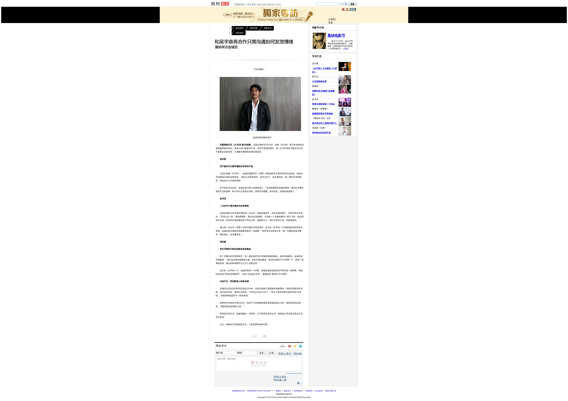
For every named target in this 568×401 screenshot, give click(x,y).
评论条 (297, 353)
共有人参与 (284, 353)
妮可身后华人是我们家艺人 (324, 123)
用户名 (219, 352)
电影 (259, 5)
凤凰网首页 (239, 4)
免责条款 (309, 391)
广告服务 (277, 391)
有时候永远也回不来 (321, 133)
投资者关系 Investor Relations (259, 391)
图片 (274, 5)
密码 (239, 352)
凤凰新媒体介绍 (238, 391)
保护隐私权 (298, 391)
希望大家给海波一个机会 (323, 104)
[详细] (345, 48)
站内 (342, 4)
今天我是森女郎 (319, 81)
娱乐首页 (251, 4)
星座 (278, 5)
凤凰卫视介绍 (330, 391)
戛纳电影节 (336, 35)
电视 (269, 5)
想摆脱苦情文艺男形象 (322, 114)
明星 (264, 5)
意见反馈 (318, 391)
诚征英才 (287, 391)
